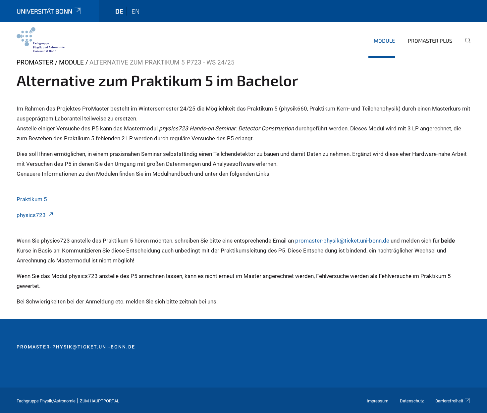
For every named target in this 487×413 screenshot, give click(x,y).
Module (384, 40)
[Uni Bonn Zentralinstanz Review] (41, 39)
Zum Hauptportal (99, 400)
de (119, 11)
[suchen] (465, 45)
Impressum (377, 400)
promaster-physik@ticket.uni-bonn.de (342, 240)
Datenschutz (412, 400)
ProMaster (35, 62)
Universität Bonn (44, 11)
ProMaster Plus (430, 40)
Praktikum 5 (32, 199)
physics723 (31, 215)
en (135, 11)
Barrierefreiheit (449, 400)
